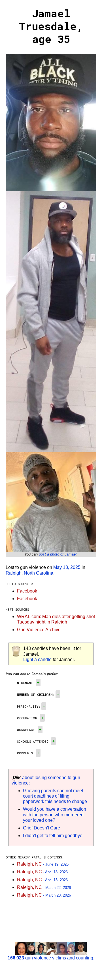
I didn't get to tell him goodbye (52, 835)
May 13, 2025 (66, 567)
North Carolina (38, 573)
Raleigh (14, 573)
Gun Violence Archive (39, 629)
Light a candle (37, 659)
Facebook (27, 591)
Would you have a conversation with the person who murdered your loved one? (54, 814)
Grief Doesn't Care (41, 827)
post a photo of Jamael (57, 554)
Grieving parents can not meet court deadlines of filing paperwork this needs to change (55, 796)
